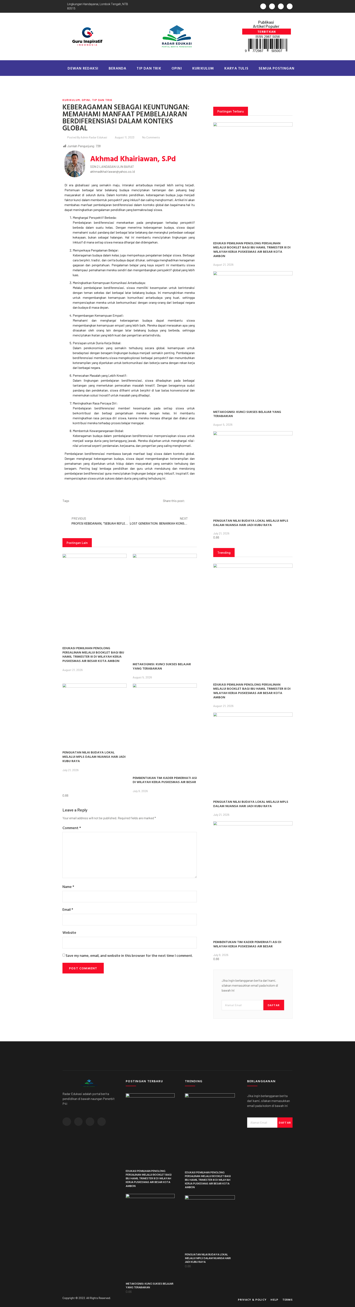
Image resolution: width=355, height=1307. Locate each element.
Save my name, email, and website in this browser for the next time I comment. (129, 955)
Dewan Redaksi (83, 68)
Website (69, 932)
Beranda (117, 68)
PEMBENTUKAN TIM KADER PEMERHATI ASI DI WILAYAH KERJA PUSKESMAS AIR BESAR (165, 779)
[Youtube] (290, 6)
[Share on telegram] (196, 501)
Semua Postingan (276, 68)
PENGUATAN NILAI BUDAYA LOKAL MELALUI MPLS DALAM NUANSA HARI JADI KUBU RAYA (94, 756)
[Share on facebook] (190, 501)
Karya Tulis (236, 68)
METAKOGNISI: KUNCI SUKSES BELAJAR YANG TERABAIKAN (162, 666)
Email (67, 909)
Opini (177, 68)
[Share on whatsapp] (193, 501)
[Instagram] (281, 6)
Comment (71, 828)
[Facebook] (272, 6)
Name (68, 886)
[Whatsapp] (263, 6)
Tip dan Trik (149, 68)
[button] (266, 32)
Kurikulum (203, 68)
